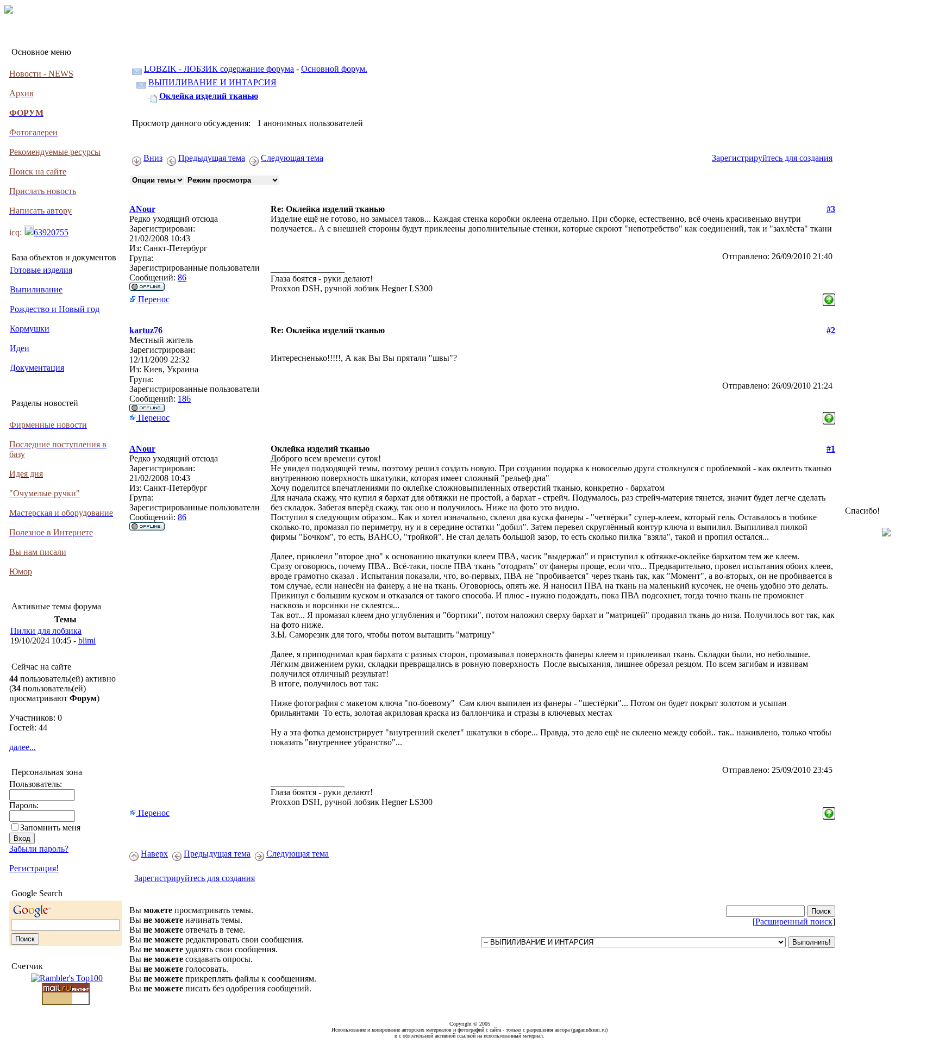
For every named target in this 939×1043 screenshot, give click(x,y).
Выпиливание (36, 289)
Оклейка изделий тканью (208, 96)
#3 (831, 209)
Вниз (152, 158)
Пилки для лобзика (46, 630)
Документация (37, 367)
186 (184, 398)
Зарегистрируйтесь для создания (772, 158)
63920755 (51, 232)
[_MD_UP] (829, 296)
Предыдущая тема (211, 158)
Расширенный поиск (793, 921)
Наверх (154, 853)
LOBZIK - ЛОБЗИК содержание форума (219, 68)
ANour (142, 209)
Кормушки (29, 328)
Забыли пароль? (38, 848)
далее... (22, 747)
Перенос (153, 299)
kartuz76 (145, 330)
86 (182, 277)
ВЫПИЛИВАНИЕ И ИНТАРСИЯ (212, 82)
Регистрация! (34, 868)
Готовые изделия (41, 269)
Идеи (19, 348)
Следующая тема (292, 158)
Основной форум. (334, 68)
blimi (87, 640)
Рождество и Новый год (54, 309)
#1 (831, 448)
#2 (831, 330)
